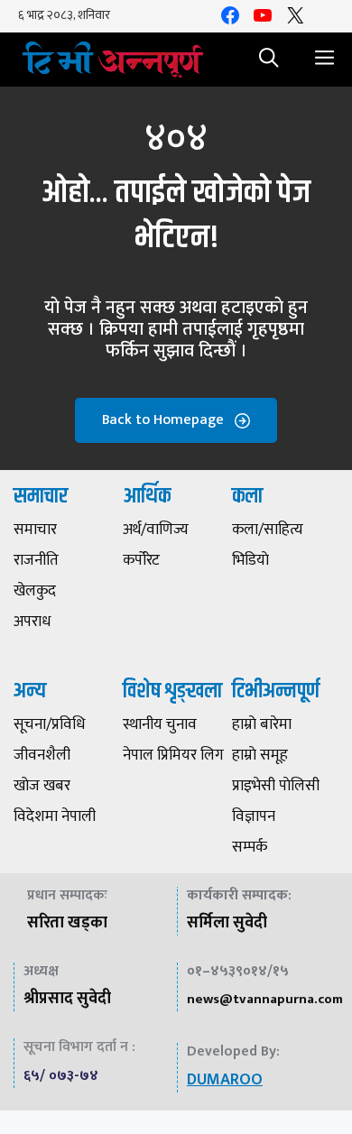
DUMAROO (225, 1079)
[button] (269, 59)
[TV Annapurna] (113, 59)
